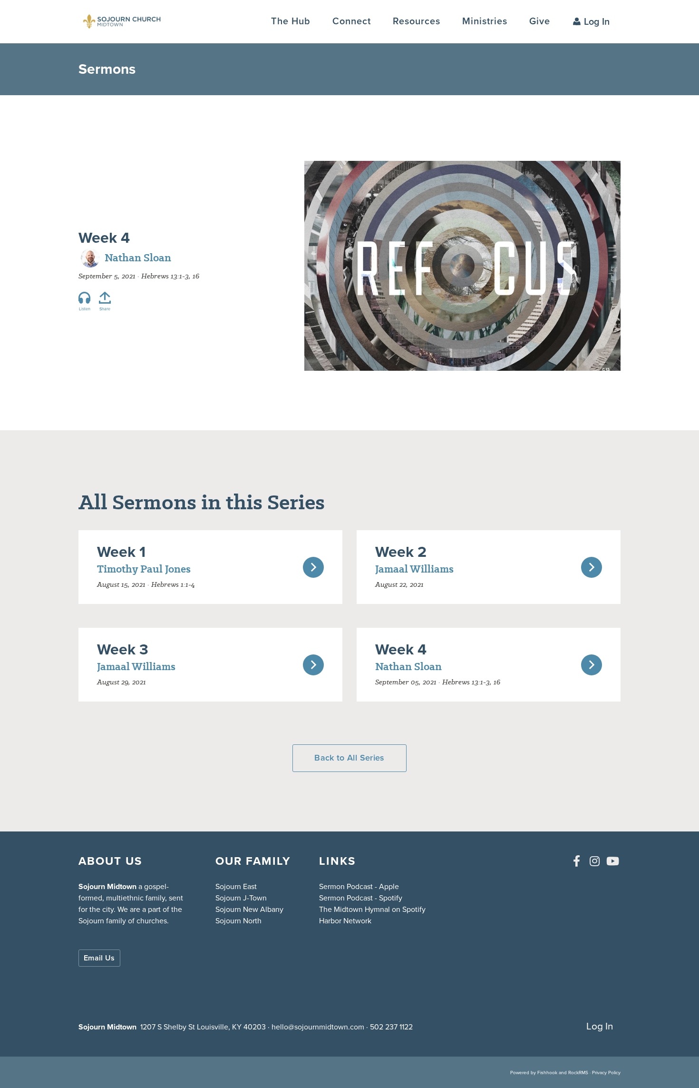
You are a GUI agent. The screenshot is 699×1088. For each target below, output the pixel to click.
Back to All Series (349, 758)
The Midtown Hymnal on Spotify (372, 909)
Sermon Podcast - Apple (359, 886)
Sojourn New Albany (249, 909)
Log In (597, 21)
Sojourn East (236, 886)
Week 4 (104, 237)
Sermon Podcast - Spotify (360, 897)
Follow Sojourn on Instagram (594, 861)
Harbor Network (345, 920)
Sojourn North (238, 920)
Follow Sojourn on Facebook (576, 861)
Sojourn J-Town (241, 897)
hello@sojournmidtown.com (318, 1026)
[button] (351, 21)
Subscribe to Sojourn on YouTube (612, 861)
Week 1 (121, 551)
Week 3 (122, 649)
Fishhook (547, 1072)
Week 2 (401, 551)
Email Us (99, 957)
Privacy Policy (606, 1072)
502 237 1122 (391, 1026)
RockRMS (578, 1072)
